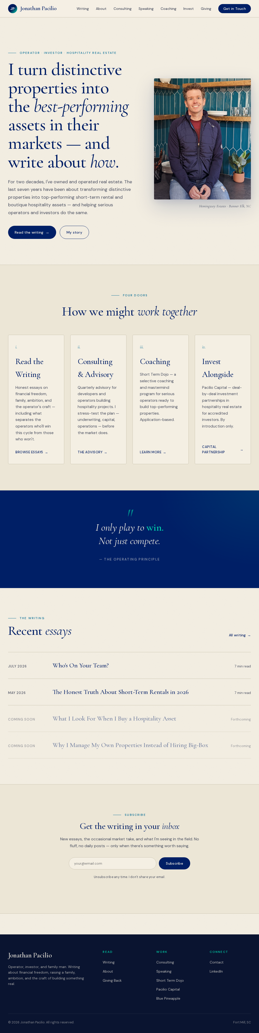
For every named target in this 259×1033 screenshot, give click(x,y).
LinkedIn (216, 971)
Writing (83, 8)
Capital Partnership (223, 449)
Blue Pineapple (168, 998)
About (101, 8)
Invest (188, 8)
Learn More (153, 452)
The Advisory (92, 452)
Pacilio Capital (168, 989)
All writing (240, 635)
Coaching (168, 8)
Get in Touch (234, 8)
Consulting (123, 8)
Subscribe (174, 863)
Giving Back (112, 980)
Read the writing (32, 232)
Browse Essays (31, 452)
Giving (206, 8)
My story (74, 232)
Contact (217, 962)
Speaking (146, 8)
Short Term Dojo (170, 980)
